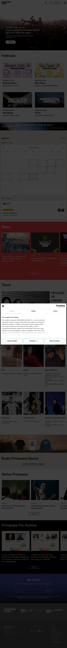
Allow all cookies (55, 341)
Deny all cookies (12, 341)
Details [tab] (33, 311)
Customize (32, 341)
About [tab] (55, 311)
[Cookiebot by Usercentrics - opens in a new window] (57, 306)
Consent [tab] (11, 311)
